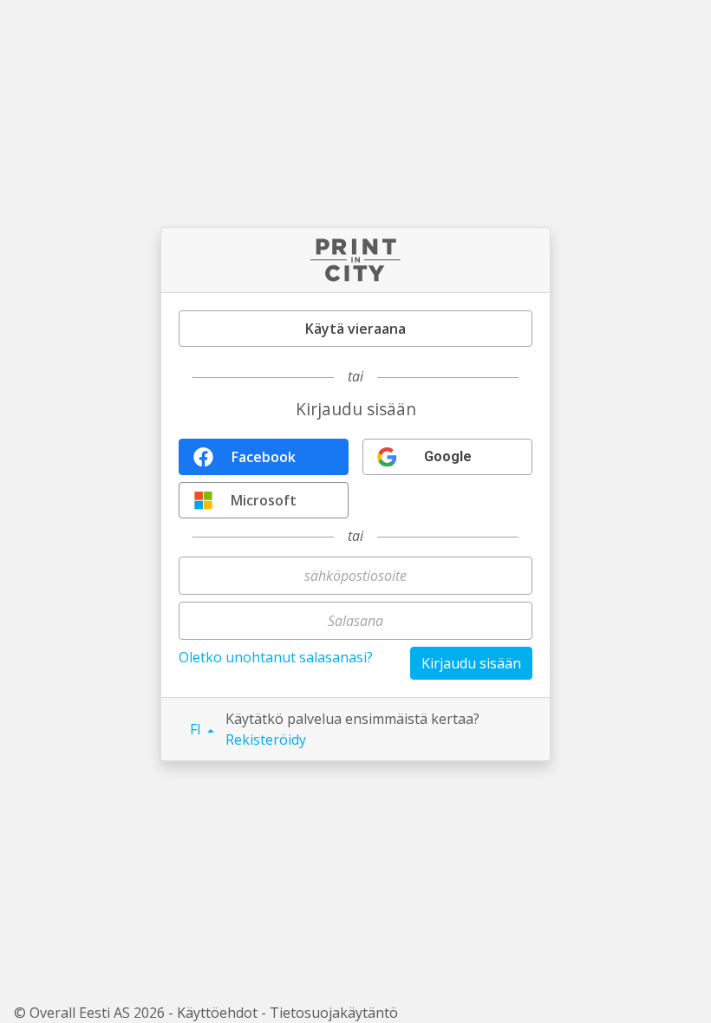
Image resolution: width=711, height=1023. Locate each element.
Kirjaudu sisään (471, 663)
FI (197, 729)
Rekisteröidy (265, 739)
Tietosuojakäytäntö (334, 1012)
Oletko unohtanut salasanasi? (276, 657)
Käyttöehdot (217, 1012)
